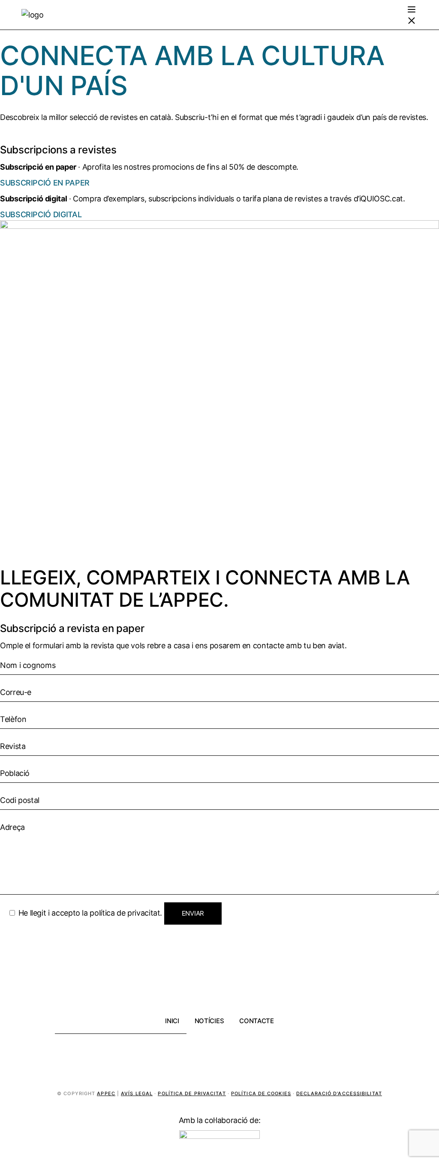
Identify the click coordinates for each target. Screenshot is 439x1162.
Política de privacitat (192, 1093)
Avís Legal (137, 1093)
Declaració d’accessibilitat (339, 1093)
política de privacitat (125, 912)
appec (106, 1093)
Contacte (256, 1021)
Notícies (209, 1021)
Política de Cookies (261, 1093)
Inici (172, 1021)
